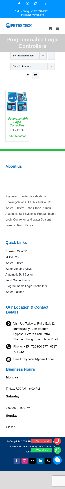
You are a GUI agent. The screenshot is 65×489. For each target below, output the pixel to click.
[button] (57, 460)
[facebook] (17, 461)
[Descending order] (51, 56)
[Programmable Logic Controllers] (17, 92)
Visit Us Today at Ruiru (29, 323)
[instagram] (24, 461)
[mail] (32, 461)
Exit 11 (50, 323)
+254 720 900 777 (36, 346)
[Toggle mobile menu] (58, 28)
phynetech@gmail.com (33, 14)
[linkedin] (40, 461)
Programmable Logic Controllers (18, 122)
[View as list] (35, 75)
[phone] (48, 461)
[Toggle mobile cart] (50, 28)
